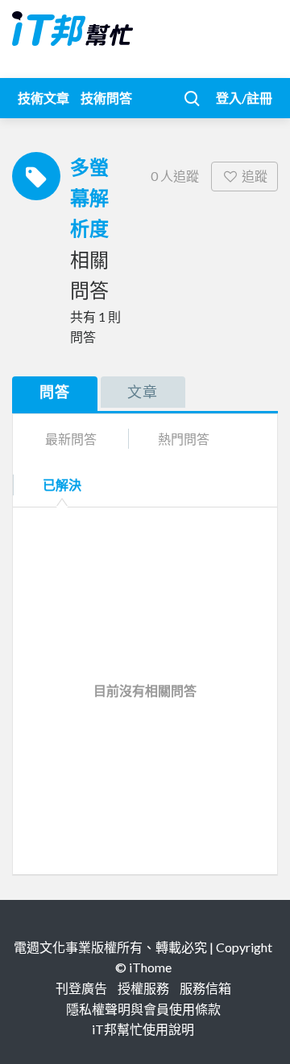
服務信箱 (205, 988)
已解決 (62, 484)
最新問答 (71, 438)
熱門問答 (183, 438)
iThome (150, 967)
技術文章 (43, 97)
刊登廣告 (81, 988)
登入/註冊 (244, 97)
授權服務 (143, 988)
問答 (54, 392)
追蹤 (254, 175)
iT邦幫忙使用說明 (143, 1029)
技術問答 (106, 97)
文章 (142, 392)
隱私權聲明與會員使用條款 (143, 1009)
